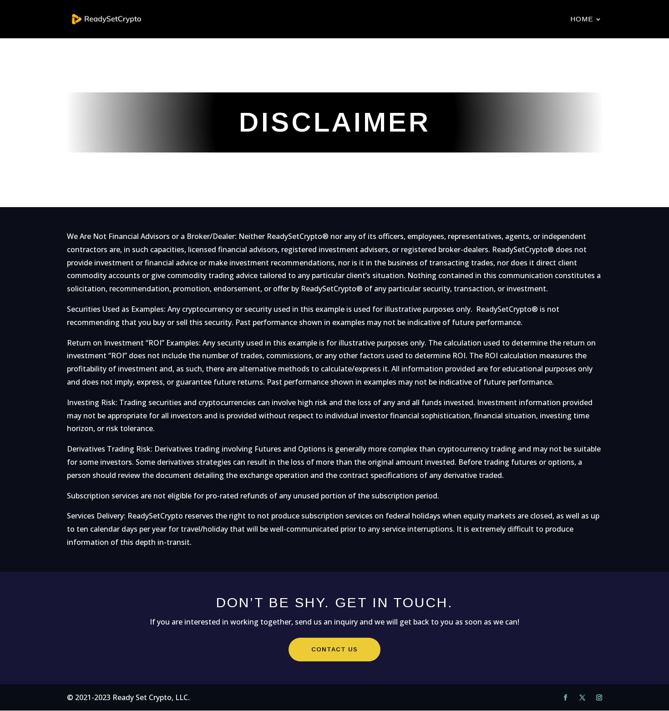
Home (581, 19)
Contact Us (334, 649)
